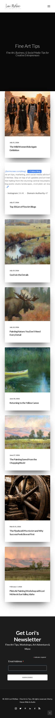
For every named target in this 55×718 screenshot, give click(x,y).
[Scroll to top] (50, 712)
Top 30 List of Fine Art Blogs (23, 206)
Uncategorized (21, 97)
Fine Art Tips (39, 169)
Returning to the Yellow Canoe (24, 402)
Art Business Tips (37, 486)
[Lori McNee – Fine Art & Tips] (13, 6)
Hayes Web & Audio (27, 702)
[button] (49, 6)
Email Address (16, 661)
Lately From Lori (37, 97)
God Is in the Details (19, 274)
